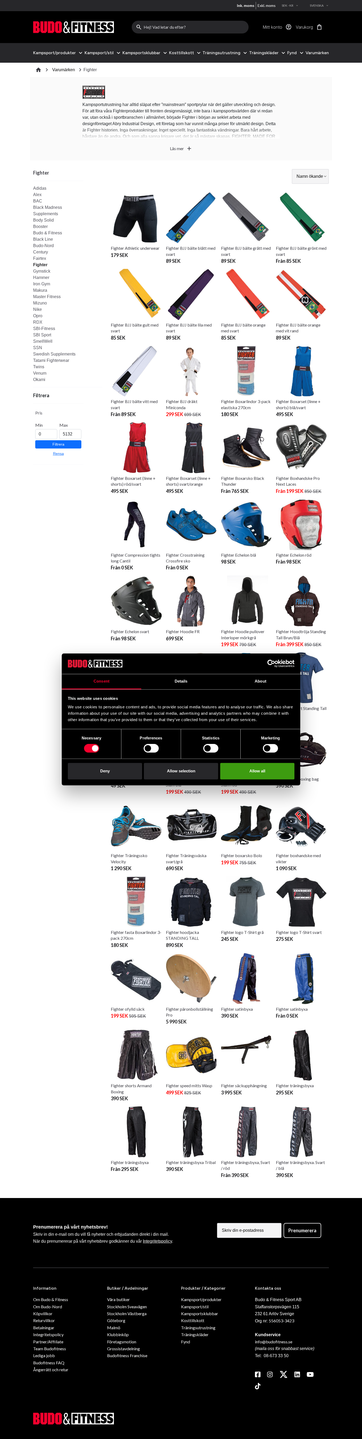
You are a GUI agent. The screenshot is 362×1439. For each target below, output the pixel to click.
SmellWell (42, 341)
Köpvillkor (42, 1313)
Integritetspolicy (157, 1241)
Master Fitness (47, 296)
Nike (37, 309)
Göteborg (116, 1320)
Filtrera (58, 444)
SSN (37, 347)
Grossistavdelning (123, 1348)
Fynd (292, 52)
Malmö (113, 1327)
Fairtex (39, 258)
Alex (37, 194)
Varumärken (317, 52)
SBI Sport (42, 335)
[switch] (151, 748)
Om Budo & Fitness (50, 1299)
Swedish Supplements (54, 354)
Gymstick (41, 271)
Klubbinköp (118, 1334)
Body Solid (43, 220)
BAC (37, 201)
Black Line (43, 239)
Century (40, 252)
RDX (37, 322)
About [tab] (260, 681)
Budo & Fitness (47, 233)
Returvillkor (44, 1320)
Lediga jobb (44, 1355)
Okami (39, 379)
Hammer (41, 277)
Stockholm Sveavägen (127, 1306)
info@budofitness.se (273, 1341)
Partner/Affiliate (48, 1341)
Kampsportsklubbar (141, 52)
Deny (105, 771)
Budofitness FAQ (48, 1362)
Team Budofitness (49, 1348)
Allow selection (181, 771)
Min (39, 425)
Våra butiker (118, 1299)
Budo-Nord (43, 245)
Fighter (40, 265)
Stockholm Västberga (127, 1313)
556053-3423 (281, 1320)
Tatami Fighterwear (51, 360)
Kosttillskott (181, 52)
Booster (40, 226)
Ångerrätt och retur (50, 1369)
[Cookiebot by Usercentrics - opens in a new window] (271, 664)
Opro (37, 316)
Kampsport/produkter (54, 52)
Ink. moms (245, 5)
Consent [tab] (101, 681)
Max (63, 425)
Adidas (39, 188)
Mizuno (40, 303)
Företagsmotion (121, 1341)
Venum (39, 373)
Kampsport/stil (99, 52)
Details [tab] (181, 681)
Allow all (257, 771)
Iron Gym (41, 284)
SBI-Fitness (44, 328)
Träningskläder (264, 52)
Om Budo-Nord (47, 1306)
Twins (38, 367)
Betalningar (43, 1327)
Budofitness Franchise (127, 1355)
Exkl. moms (267, 5)
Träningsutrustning (221, 52)
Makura (40, 290)
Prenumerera (302, 1230)
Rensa (58, 453)
